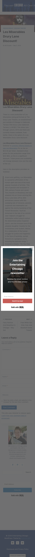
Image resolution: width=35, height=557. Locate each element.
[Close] (31, 249)
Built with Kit (17, 307)
